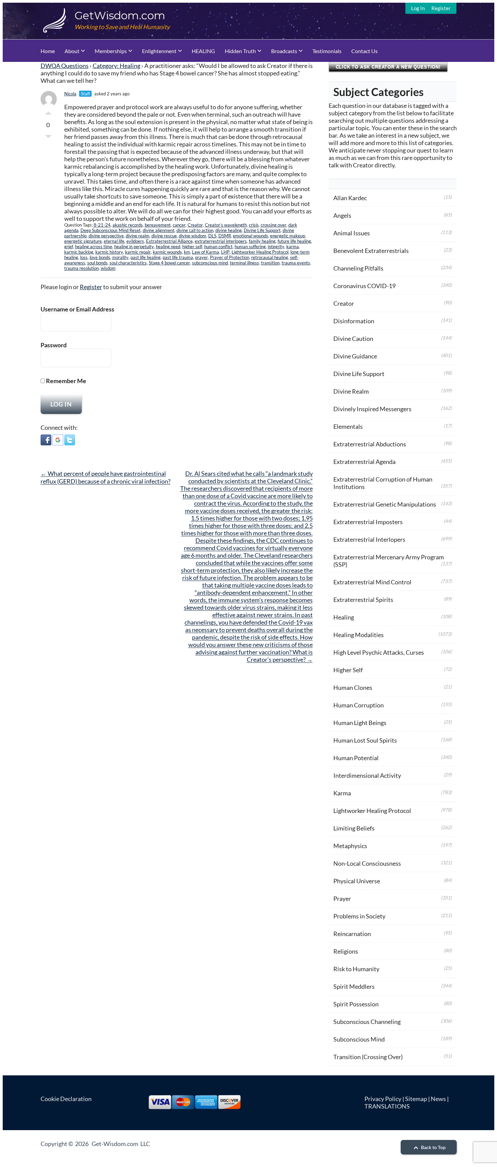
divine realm (137, 235)
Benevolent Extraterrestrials (371, 250)
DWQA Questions (65, 65)
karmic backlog (78, 252)
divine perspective (106, 235)
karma (292, 246)
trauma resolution (81, 268)
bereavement (158, 225)
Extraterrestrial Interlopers (369, 539)
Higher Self (348, 670)
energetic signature (83, 241)
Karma (342, 793)
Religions (345, 951)
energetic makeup (287, 235)
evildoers (135, 241)
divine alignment (158, 230)
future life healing (294, 241)
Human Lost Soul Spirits (365, 740)
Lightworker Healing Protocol (260, 252)
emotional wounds (250, 235)
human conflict (218, 246)
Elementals (348, 426)
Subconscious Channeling (367, 1021)
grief (68, 246)
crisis (254, 225)
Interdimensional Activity (367, 775)
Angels (342, 215)
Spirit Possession (356, 1004)
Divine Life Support (262, 230)
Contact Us (364, 51)
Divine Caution (353, 338)
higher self (192, 246)
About (72, 51)
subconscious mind (210, 262)
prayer (201, 257)
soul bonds (97, 262)
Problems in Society (359, 916)
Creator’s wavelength (226, 225)
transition (270, 262)
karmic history (109, 252)
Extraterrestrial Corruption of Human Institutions (382, 482)
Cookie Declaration (66, 1098)
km (187, 252)
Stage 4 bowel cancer (169, 262)
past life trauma (178, 257)
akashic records (128, 225)
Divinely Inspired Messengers (372, 409)
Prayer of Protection (229, 257)
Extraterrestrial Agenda (364, 461)
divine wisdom (192, 235)
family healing (262, 241)
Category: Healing (116, 65)
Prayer (342, 898)
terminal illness (244, 262)
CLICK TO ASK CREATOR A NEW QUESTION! (388, 66)
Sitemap (416, 1098)
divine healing (228, 230)
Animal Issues (351, 233)
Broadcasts (284, 51)
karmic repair (138, 252)
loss (84, 257)
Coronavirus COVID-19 (364, 285)
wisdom (108, 268)
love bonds (100, 257)
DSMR (224, 235)
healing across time (93, 246)
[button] (46, 441)
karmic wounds (167, 252)
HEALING (203, 51)
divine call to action (194, 230)
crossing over (273, 225)
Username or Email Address (77, 309)
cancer (179, 225)
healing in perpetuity (134, 246)
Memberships (111, 51)
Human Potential (356, 758)
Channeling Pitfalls (358, 268)
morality (120, 257)
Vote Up (48, 111)
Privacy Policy (382, 1098)
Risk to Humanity (356, 969)
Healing (343, 617)
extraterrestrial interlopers (221, 241)
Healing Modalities (358, 634)
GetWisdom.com (119, 15)
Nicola (70, 93)
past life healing (146, 257)
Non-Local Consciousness (367, 863)
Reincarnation (352, 933)
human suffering (250, 246)
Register (441, 8)
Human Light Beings (359, 722)
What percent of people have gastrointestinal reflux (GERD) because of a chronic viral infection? (105, 477)
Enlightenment (159, 51)
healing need (168, 246)
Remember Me (65, 380)
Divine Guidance (355, 356)
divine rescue (164, 235)
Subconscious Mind (359, 1039)
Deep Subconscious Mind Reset (110, 230)
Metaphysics (350, 845)
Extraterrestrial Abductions (369, 444)
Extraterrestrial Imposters (368, 522)
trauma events (296, 262)
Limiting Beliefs (354, 828)
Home (48, 51)
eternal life (114, 241)
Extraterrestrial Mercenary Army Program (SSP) (388, 560)
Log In (418, 8)
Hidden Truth (240, 51)
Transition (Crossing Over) (368, 1056)
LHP (225, 252)
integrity (276, 246)
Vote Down (48, 138)
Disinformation (353, 321)
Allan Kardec (350, 198)
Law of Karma (205, 252)
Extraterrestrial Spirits (363, 599)
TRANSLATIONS (387, 1106)
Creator (195, 225)
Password (54, 345)
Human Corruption (358, 705)
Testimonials (326, 51)
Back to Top (433, 1147)
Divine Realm (351, 391)
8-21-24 (102, 225)
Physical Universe (356, 881)
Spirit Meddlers (354, 986)
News (438, 1098)
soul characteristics (128, 262)
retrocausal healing (269, 257)
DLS (212, 235)
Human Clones (352, 687)
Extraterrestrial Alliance (169, 241)
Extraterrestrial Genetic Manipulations (384, 504)
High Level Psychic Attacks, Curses (378, 652)
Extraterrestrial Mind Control (372, 582)
